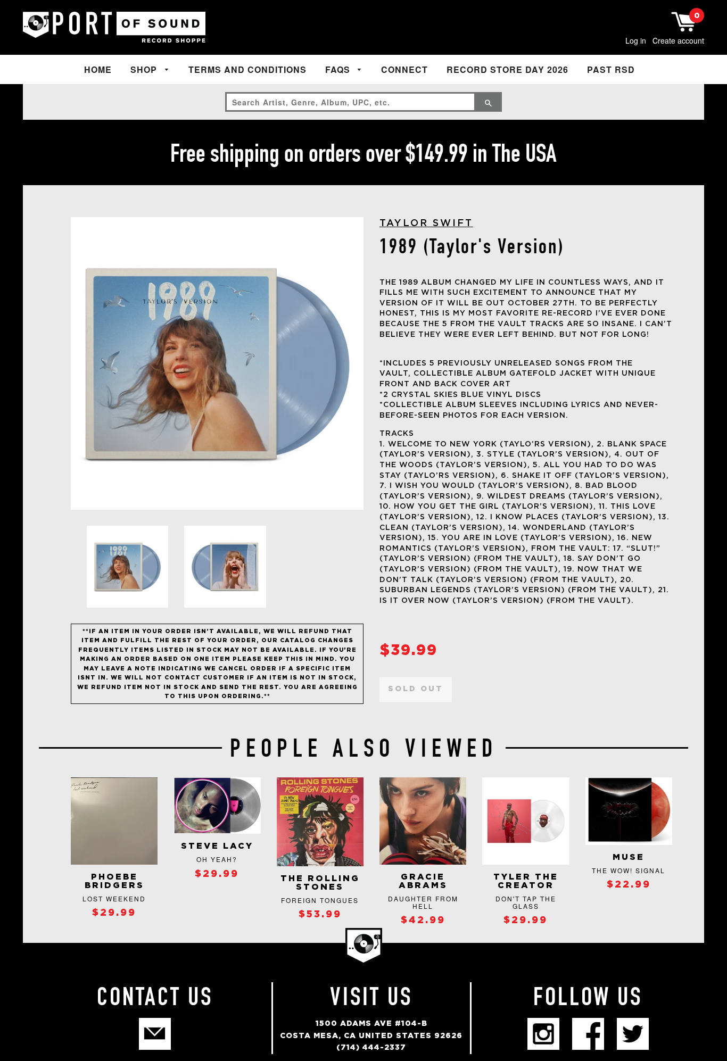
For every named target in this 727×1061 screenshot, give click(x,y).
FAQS (339, 69)
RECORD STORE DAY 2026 (507, 69)
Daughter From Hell (423, 902)
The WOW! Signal (628, 870)
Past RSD (611, 69)
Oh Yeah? (216, 859)
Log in (635, 40)
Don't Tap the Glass (525, 902)
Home (98, 69)
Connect (404, 69)
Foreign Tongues (320, 900)
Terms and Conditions (247, 69)
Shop (145, 69)
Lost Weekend (114, 898)
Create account (678, 40)
